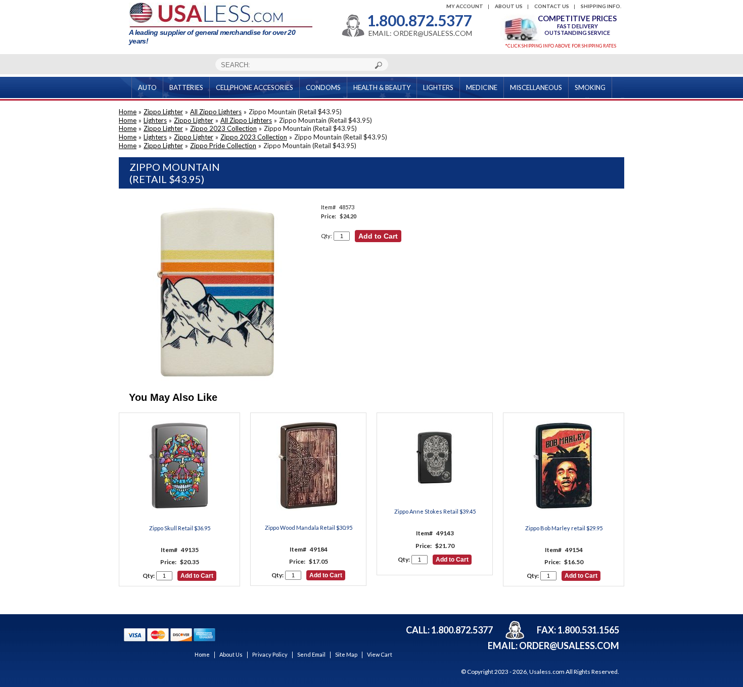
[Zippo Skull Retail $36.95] (179, 466)
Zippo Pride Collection (223, 146)
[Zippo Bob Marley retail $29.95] (563, 466)
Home (127, 112)
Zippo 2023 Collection (223, 128)
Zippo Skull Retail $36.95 (179, 528)
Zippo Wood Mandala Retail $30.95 (308, 527)
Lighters (155, 120)
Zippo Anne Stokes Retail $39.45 (435, 511)
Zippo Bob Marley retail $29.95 (563, 528)
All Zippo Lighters (216, 112)
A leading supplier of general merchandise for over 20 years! (212, 36)
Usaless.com (547, 671)
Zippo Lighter (163, 112)
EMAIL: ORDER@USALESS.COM (420, 33)
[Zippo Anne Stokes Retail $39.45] (435, 458)
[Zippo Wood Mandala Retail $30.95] (308, 466)
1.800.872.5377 (419, 20)
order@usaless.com (569, 645)
